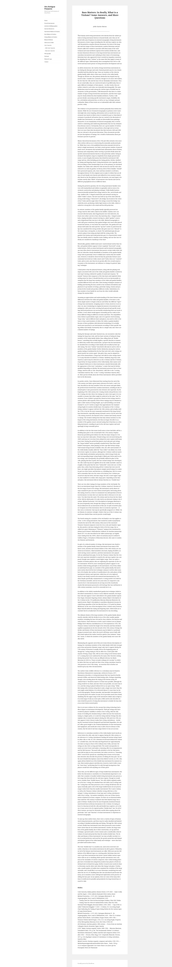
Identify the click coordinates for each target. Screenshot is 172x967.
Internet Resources (49, 29)
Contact (46, 62)
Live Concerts (47, 45)
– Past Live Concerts (49, 51)
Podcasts (46, 56)
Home (46, 20)
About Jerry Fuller (49, 42)
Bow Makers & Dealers (50, 34)
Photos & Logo (48, 59)
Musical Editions (48, 40)
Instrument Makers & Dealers (52, 31)
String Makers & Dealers (50, 37)
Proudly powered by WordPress (86, 963)
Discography (47, 53)
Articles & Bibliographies (50, 26)
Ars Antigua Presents (49, 7)
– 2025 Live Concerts (49, 48)
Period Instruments (49, 23)
